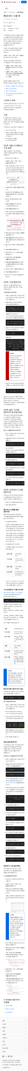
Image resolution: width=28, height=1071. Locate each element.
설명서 (5, 12)
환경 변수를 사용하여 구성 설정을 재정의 (14, 539)
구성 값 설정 (9, 1005)
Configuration (9, 26)
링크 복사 (13, 22)
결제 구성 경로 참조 (11, 88)
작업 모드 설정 (10, 1009)
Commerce (12, 12)
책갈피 (6, 22)
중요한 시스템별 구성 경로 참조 (14, 86)
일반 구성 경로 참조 (11, 91)
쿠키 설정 (5, 1065)
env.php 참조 (9, 1012)
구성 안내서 (20, 12)
